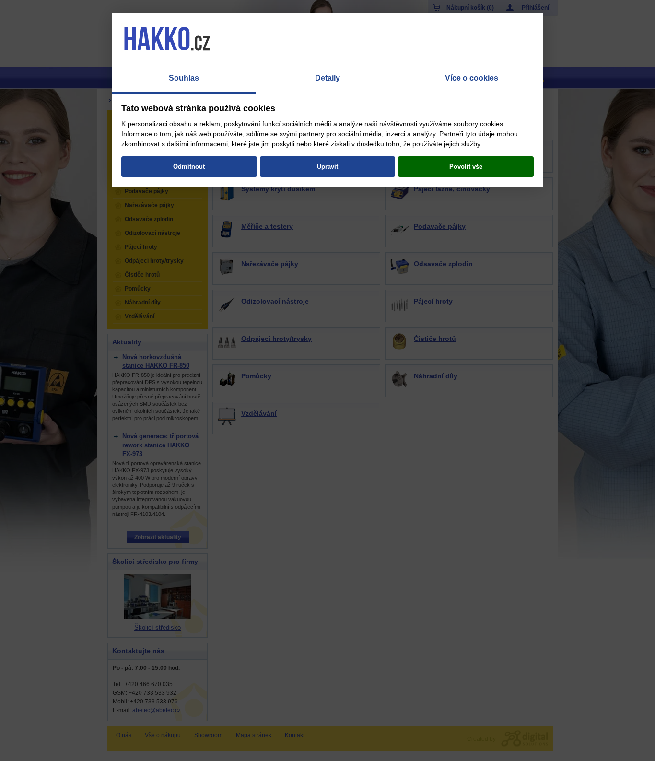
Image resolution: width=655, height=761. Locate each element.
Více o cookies (471, 78)
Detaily (327, 78)
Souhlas (184, 78)
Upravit (327, 166)
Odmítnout (189, 166)
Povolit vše (465, 166)
